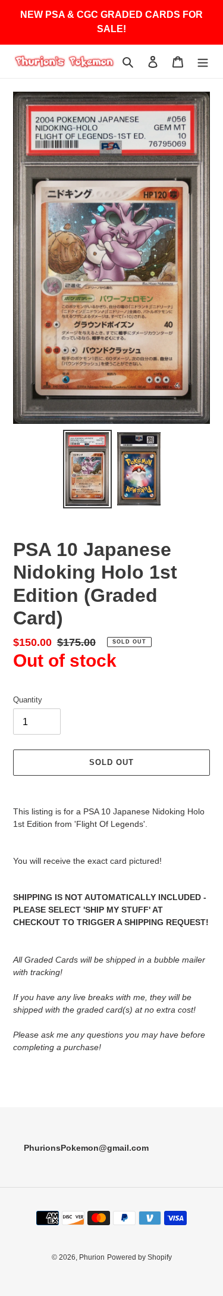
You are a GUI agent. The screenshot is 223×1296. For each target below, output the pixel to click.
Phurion (92, 1257)
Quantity (27, 699)
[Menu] (202, 61)
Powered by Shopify (139, 1257)
